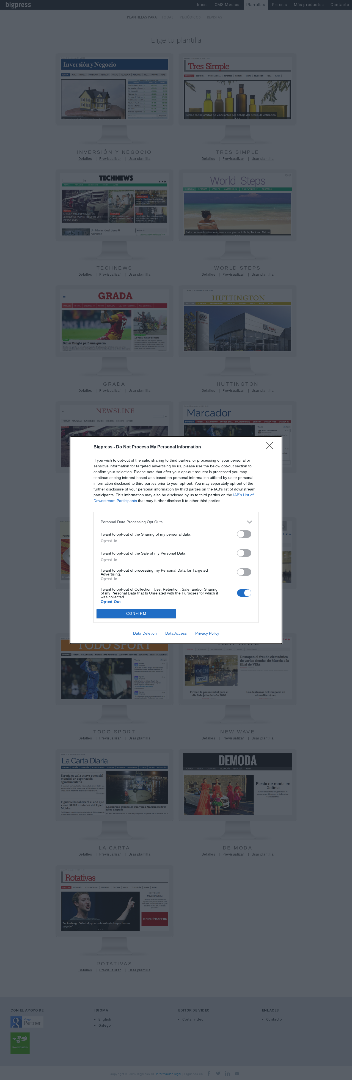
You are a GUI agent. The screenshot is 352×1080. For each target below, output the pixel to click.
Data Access (176, 633)
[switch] (244, 534)
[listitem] (176, 522)
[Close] (271, 447)
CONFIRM (136, 614)
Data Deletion (145, 633)
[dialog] (176, 540)
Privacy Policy (207, 633)
